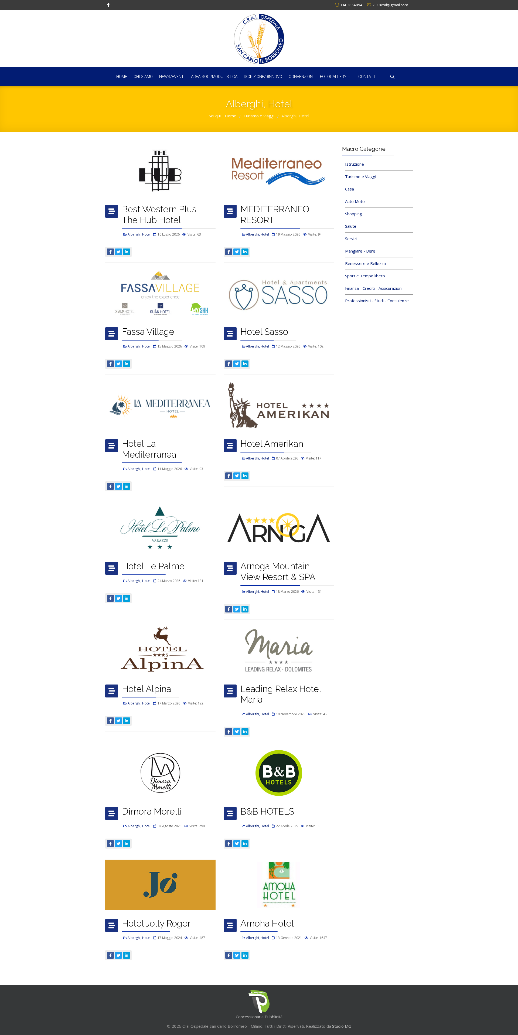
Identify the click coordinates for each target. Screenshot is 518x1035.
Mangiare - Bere (360, 251)
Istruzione (354, 164)
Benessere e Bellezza (365, 263)
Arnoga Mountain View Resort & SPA (277, 571)
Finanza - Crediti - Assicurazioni (373, 288)
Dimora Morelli (152, 811)
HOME (121, 76)
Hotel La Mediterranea (149, 449)
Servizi (351, 238)
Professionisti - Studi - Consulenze (377, 300)
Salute (350, 226)
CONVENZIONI (301, 76)
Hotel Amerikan (271, 443)
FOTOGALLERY (333, 76)
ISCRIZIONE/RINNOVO (263, 76)
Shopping (353, 213)
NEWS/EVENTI (172, 76)
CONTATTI (367, 76)
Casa (349, 189)
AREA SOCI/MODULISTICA (214, 76)
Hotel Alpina (146, 689)
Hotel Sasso (264, 331)
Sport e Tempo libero (365, 275)
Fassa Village (148, 331)
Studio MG (341, 1026)
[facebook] (108, 4)
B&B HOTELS (267, 811)
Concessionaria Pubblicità (259, 1016)
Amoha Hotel (267, 923)
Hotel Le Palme (153, 566)
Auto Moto (355, 201)
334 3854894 (351, 4)
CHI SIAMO (143, 76)
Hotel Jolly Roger (156, 923)
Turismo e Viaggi (360, 176)
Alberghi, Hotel (139, 234)
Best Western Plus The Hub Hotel (159, 214)
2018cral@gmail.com (390, 4)
